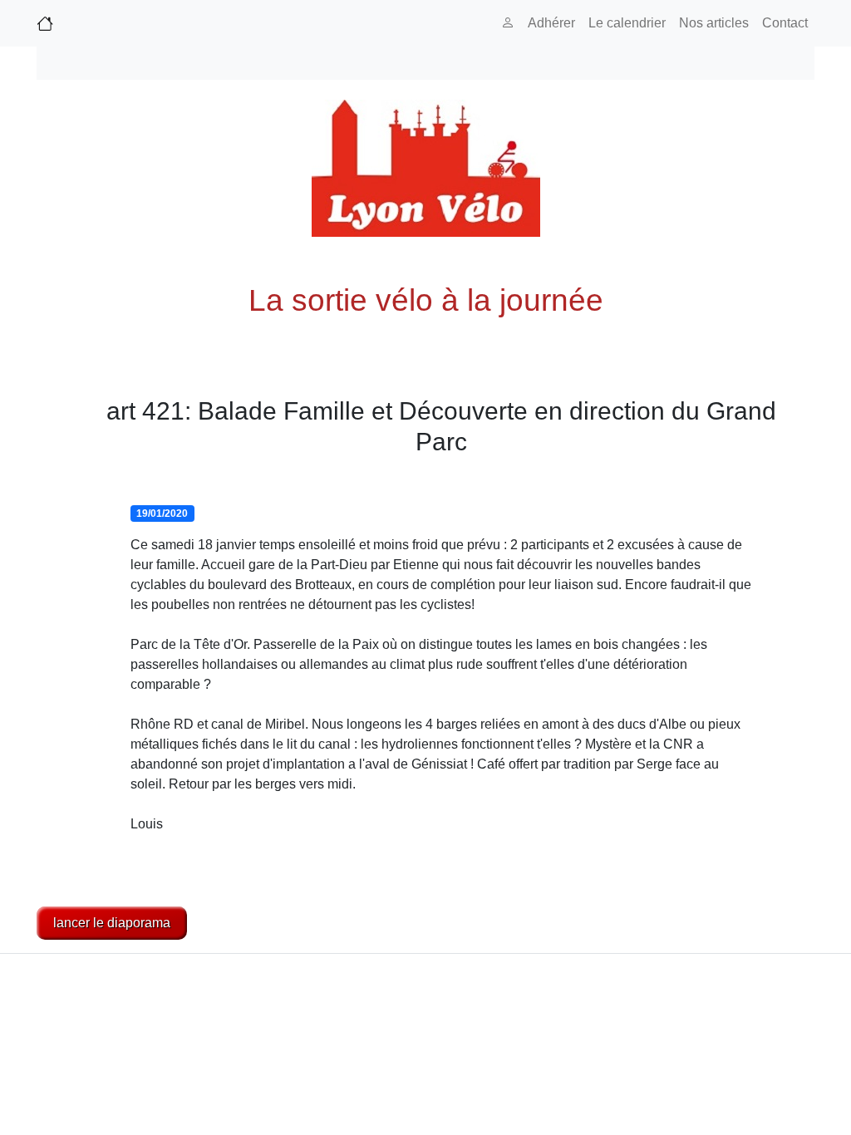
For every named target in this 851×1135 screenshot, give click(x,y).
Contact (785, 23)
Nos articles (714, 23)
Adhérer (551, 23)
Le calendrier (627, 23)
